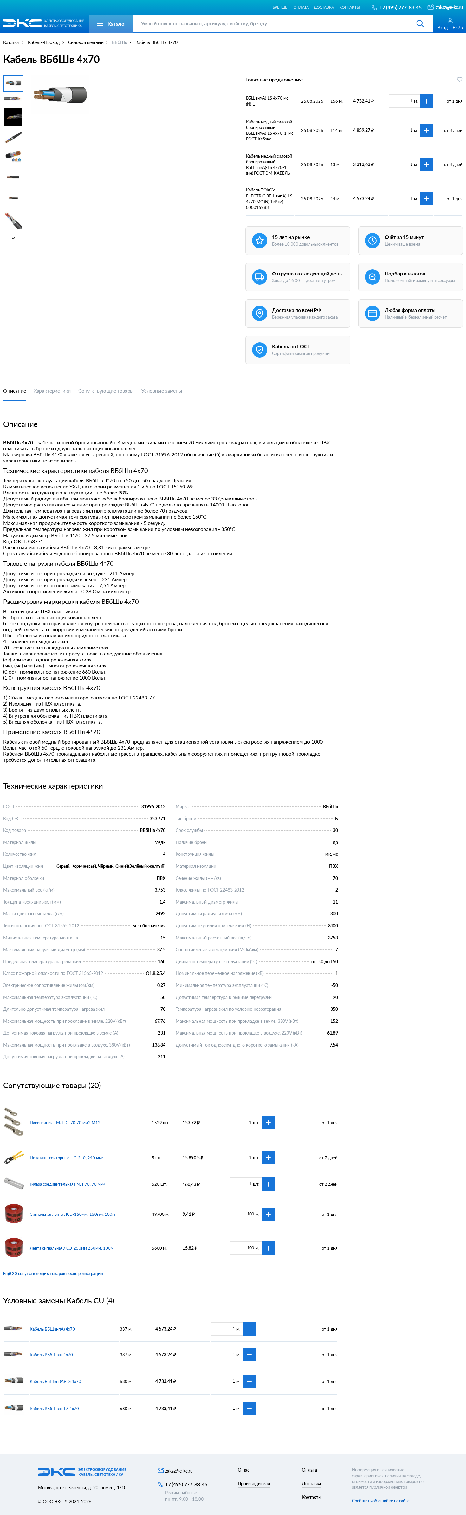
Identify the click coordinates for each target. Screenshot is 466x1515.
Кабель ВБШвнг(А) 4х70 (52, 1328)
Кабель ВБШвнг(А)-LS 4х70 (55, 1381)
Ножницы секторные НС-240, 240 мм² (66, 1157)
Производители (254, 1483)
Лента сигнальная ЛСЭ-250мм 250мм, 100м (71, 1248)
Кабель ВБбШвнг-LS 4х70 (54, 1408)
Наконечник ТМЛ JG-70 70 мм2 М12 (65, 1122)
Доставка (324, 7)
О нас (243, 1470)
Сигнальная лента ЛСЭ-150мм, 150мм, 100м (72, 1214)
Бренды (280, 7)
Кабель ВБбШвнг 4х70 (51, 1354)
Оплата (301, 7)
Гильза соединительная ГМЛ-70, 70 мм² (67, 1184)
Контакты (349, 7)
